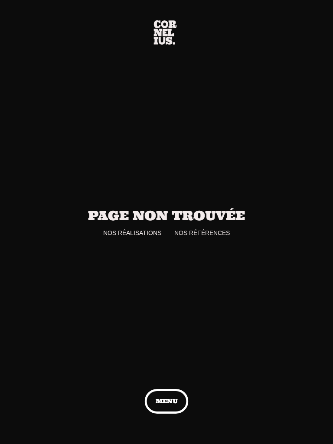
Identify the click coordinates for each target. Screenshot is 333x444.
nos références (202, 232)
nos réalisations (132, 232)
